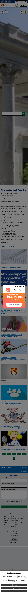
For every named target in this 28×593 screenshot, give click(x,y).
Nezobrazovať (19, 286)
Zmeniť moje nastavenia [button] (14, 588)
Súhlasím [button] (14, 585)
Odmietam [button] (14, 591)
